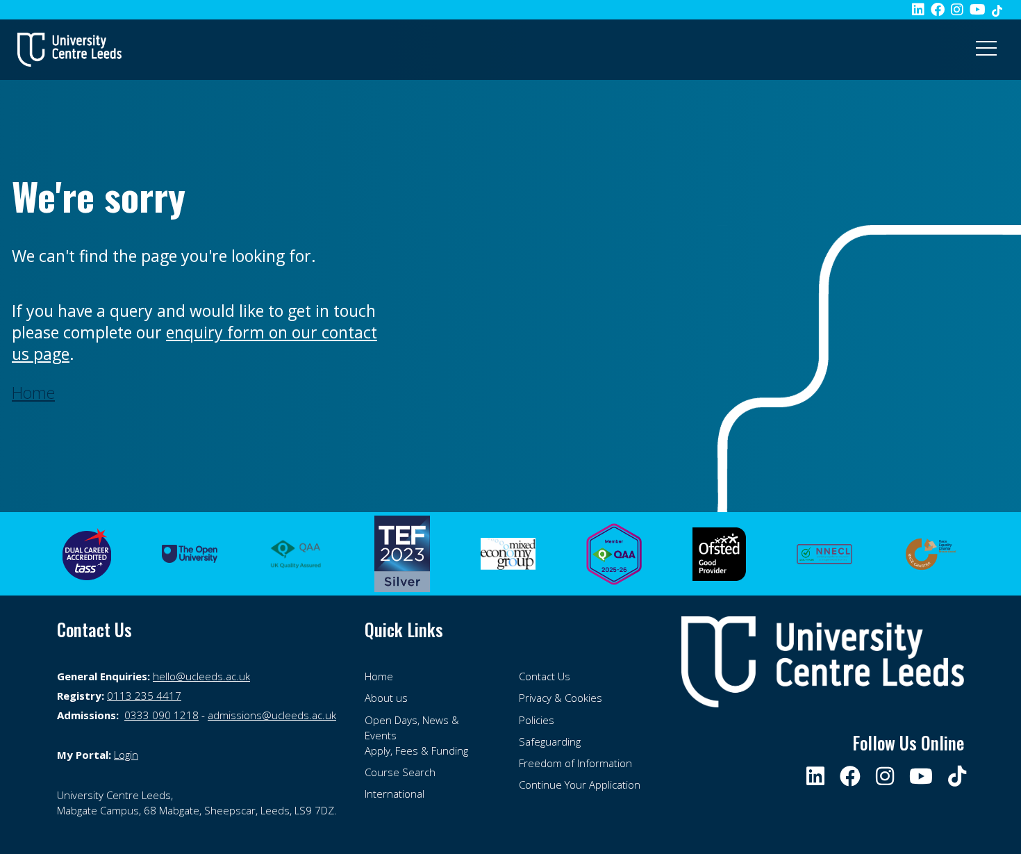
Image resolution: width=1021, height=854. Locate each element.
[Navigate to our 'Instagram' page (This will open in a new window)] (885, 776)
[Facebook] (938, 9)
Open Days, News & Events (412, 727)
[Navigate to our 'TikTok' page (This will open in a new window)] (997, 9)
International (394, 793)
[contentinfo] (202, 802)
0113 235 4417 (144, 696)
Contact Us (544, 676)
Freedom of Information (575, 763)
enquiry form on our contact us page (194, 343)
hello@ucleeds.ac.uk (201, 676)
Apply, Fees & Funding (416, 750)
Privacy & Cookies (560, 698)
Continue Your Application (579, 784)
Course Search (400, 772)
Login (126, 755)
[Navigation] (986, 49)
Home (379, 676)
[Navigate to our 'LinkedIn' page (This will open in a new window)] (816, 776)
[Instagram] (957, 9)
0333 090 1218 (161, 715)
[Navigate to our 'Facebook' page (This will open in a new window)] (851, 776)
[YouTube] (978, 9)
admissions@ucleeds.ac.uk (272, 715)
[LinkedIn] (918, 9)
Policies (536, 720)
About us (386, 698)
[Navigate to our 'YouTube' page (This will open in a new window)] (921, 776)
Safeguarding (550, 741)
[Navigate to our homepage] (69, 49)
